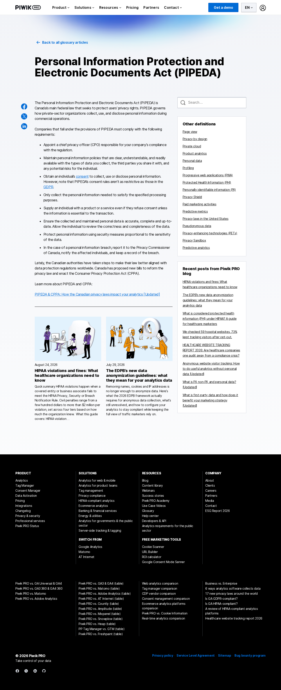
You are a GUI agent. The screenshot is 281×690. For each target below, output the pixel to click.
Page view (190, 132)
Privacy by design (195, 139)
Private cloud (192, 146)
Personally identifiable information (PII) (209, 189)
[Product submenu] (68, 7)
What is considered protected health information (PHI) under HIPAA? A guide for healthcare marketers (210, 318)
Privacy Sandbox (194, 240)
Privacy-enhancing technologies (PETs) (210, 233)
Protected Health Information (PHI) (207, 182)
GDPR (48, 187)
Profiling (188, 168)
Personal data (192, 161)
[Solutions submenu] (93, 7)
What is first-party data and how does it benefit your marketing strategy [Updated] (210, 400)
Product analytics (195, 153)
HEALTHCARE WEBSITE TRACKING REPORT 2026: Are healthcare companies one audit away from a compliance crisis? (211, 350)
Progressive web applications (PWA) (208, 175)
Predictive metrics (195, 211)
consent (82, 176)
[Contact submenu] (181, 7)
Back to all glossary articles (65, 42)
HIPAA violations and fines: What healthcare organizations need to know (67, 375)
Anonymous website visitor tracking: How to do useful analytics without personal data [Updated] (211, 368)
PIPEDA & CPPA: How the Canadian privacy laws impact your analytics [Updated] (97, 294)
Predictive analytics (196, 247)
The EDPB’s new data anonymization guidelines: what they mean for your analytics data (139, 375)
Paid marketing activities (199, 204)
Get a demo (223, 7)
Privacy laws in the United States (206, 218)
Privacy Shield (192, 197)
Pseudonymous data (197, 226)
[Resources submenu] (120, 7)
